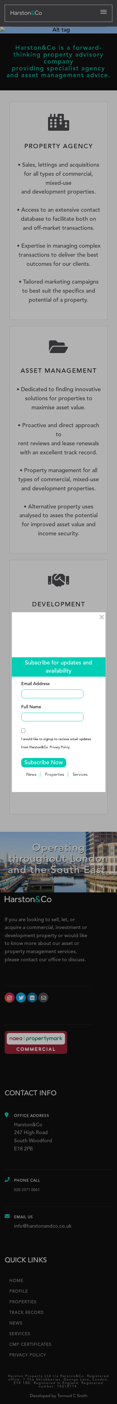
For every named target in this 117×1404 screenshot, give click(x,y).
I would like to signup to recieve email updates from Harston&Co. (56, 743)
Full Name (31, 707)
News (31, 775)
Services (80, 775)
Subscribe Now (43, 762)
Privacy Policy (60, 747)
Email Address (35, 684)
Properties (54, 775)
